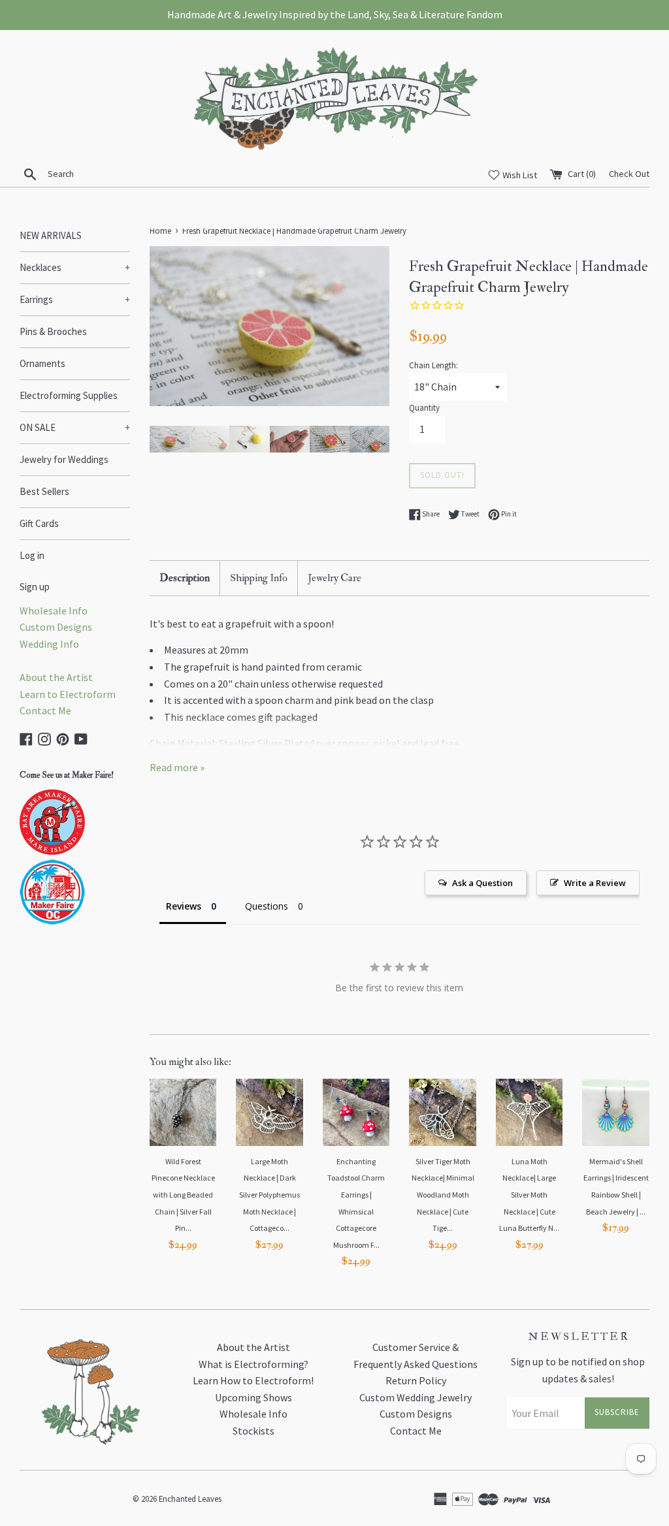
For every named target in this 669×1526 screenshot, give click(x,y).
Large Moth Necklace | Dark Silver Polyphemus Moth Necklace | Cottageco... (269, 1194)
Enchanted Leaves (190, 1498)
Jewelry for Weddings (64, 459)
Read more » (177, 767)
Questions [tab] (266, 906)
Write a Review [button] (595, 883)
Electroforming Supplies (69, 395)
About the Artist (56, 677)
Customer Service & (415, 1347)
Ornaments (42, 363)
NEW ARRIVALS (51, 235)
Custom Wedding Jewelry (415, 1397)
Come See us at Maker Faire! (67, 775)
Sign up (35, 586)
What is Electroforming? (253, 1364)
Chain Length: (433, 365)
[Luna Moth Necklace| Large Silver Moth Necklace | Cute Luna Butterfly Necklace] (529, 1112)
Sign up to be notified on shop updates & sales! (578, 1370)
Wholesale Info (54, 610)
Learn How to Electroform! (253, 1380)
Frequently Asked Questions (415, 1364)
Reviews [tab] (183, 906)
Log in (32, 555)
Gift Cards (39, 523)
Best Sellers (44, 491)
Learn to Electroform (68, 694)
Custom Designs (56, 626)
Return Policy (415, 1380)
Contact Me (45, 710)
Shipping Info (258, 577)
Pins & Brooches (53, 331)
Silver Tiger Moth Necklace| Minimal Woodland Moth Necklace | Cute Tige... (443, 1194)
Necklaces (75, 267)
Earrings (75, 299)
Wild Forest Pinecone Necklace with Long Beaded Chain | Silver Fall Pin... (183, 1194)
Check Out (629, 174)
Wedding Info (49, 643)
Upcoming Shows (253, 1397)
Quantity (424, 407)
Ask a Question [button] (482, 883)
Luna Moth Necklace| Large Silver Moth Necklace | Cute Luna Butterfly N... (529, 1194)
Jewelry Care (334, 577)
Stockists (253, 1430)
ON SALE (75, 427)
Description (184, 577)
